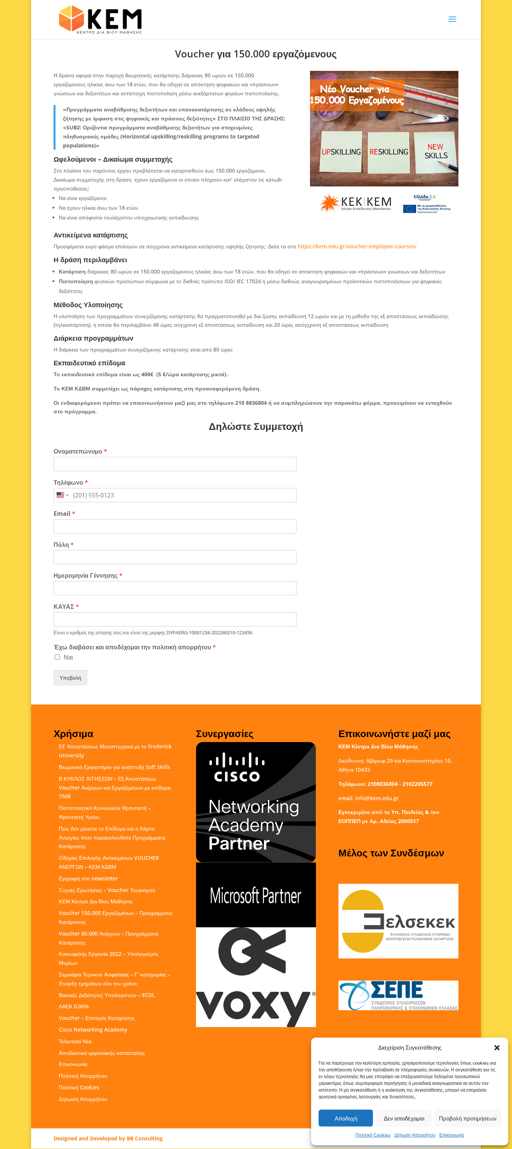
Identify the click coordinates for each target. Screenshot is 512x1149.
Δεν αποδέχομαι (404, 1118)
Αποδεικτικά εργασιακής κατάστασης (102, 1052)
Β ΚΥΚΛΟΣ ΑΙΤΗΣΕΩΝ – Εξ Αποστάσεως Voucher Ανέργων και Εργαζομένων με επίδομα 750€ (115, 787)
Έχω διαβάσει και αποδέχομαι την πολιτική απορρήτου (135, 647)
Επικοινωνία (451, 1135)
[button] (497, 1047)
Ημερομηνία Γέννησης (88, 576)
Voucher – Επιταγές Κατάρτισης (97, 1017)
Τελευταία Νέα (75, 1041)
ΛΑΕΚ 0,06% (74, 1006)
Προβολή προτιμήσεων (468, 1118)
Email (64, 514)
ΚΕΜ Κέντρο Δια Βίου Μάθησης (96, 901)
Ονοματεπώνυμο (80, 451)
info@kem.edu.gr (377, 798)
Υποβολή (70, 677)
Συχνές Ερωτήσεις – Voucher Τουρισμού (107, 890)
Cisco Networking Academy (93, 1029)
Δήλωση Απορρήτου (415, 1135)
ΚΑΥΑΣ (66, 607)
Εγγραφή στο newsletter (88, 878)
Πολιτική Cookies (373, 1135)
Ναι (68, 657)
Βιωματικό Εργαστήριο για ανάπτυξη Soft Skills (114, 767)
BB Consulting (145, 1138)
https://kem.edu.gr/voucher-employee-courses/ (357, 246)
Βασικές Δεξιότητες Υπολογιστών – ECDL (107, 995)
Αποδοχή (346, 1118)
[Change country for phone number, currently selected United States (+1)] (62, 495)
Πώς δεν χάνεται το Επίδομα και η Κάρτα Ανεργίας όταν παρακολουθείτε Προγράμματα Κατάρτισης (112, 837)
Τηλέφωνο (71, 483)
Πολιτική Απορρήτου (83, 1075)
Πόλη (64, 545)
